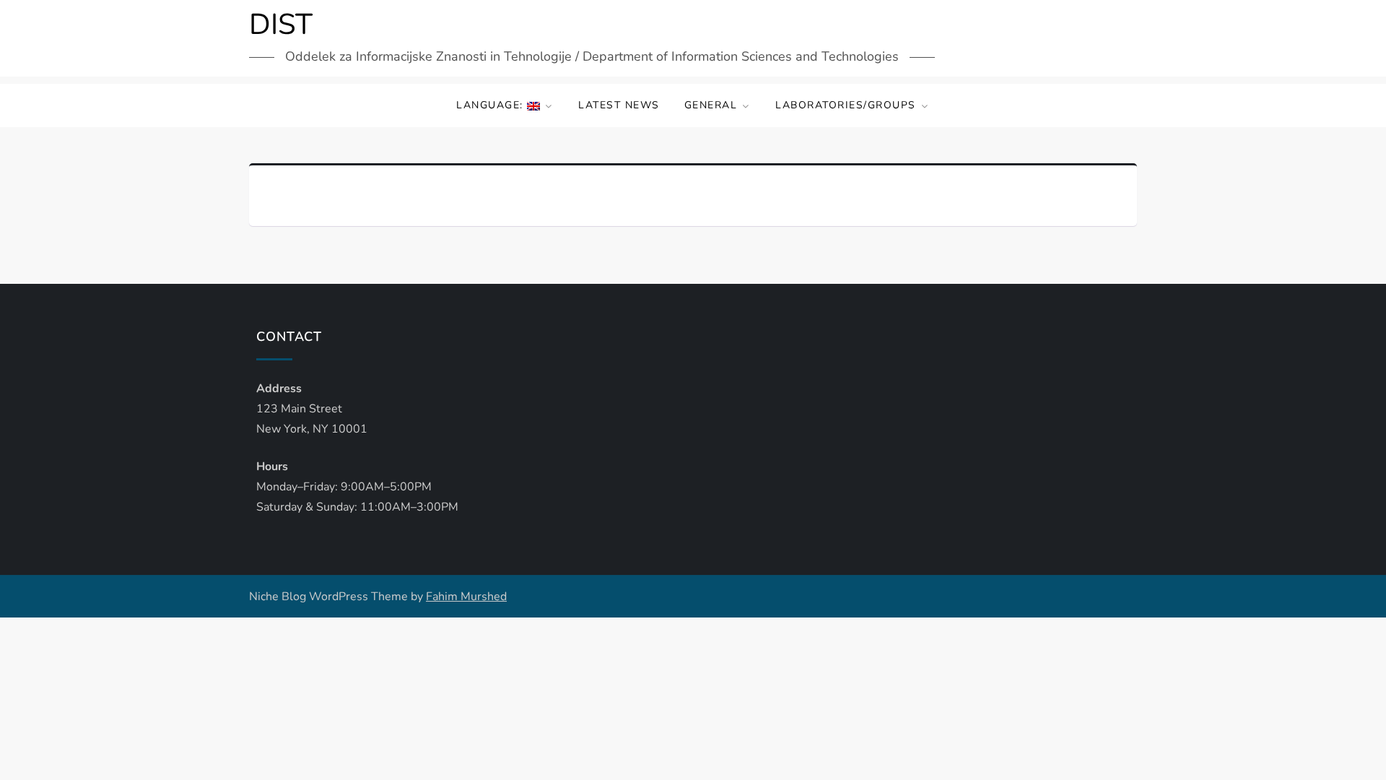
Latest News (619, 105)
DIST (281, 24)
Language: (491, 105)
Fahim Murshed (466, 596)
